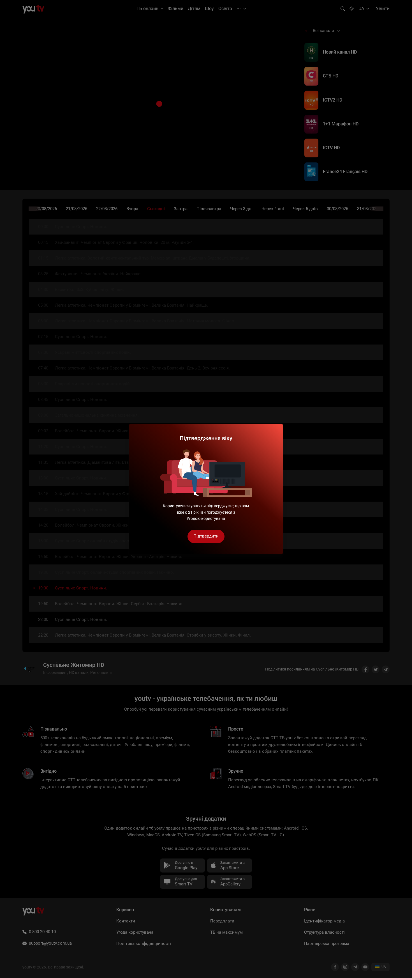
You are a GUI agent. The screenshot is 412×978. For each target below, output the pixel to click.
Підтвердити (206, 536)
